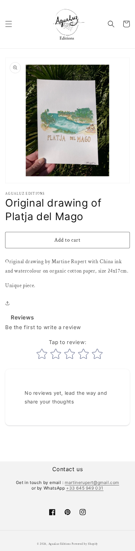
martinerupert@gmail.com (92, 482)
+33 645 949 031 (85, 488)
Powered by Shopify (85, 544)
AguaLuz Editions (59, 544)
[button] (8, 24)
